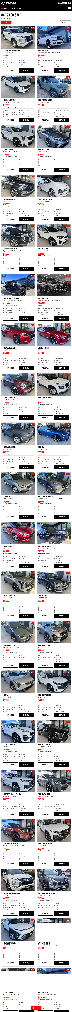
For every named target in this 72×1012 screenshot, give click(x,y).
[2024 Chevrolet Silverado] (18, 285)
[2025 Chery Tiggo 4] (54, 681)
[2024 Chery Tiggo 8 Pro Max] (18, 781)
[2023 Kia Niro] (54, 582)
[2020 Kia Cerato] (54, 136)
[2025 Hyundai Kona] (18, 434)
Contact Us (26, 70)
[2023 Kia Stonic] (54, 235)
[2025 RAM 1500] (54, 37)
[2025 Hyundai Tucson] (54, 830)
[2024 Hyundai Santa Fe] (18, 830)
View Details (10, 70)
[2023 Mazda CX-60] (18, 334)
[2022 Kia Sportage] (18, 384)
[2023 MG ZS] (18, 483)
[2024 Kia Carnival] (54, 731)
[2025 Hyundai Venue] (18, 186)
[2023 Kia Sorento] (54, 781)
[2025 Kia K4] (54, 434)
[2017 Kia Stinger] (54, 334)
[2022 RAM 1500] (54, 979)
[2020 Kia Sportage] (54, 632)
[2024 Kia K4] (18, 681)
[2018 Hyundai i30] (18, 533)
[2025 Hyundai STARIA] (54, 186)
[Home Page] (8, 3)
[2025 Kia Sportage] (18, 582)
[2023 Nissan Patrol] (54, 533)
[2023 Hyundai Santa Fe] (54, 483)
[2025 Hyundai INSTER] (54, 87)
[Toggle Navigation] (69, 8)
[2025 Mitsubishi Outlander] (18, 37)
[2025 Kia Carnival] (18, 87)
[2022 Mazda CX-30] (18, 632)
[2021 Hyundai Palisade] (18, 235)
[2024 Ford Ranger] (54, 929)
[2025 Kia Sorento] (18, 136)
